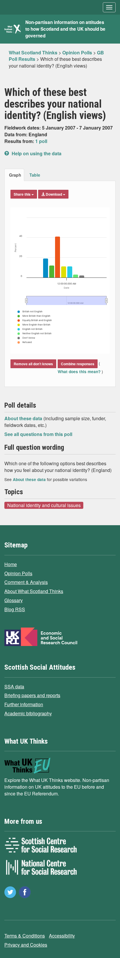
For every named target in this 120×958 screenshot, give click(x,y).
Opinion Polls (18, 573)
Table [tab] (34, 175)
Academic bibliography (28, 713)
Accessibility (62, 935)
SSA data (14, 686)
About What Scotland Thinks (33, 591)
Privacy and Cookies (25, 944)
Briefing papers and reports (32, 695)
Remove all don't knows (33, 363)
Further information (23, 704)
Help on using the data (35, 153)
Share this (22, 194)
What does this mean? (80, 371)
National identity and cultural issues (44, 505)
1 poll (41, 141)
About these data (23, 418)
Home (10, 564)
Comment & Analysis (26, 582)
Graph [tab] (15, 175)
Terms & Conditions (24, 935)
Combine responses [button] (77, 363)
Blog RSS (14, 609)
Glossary (13, 600)
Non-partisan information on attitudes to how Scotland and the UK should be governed (65, 29)
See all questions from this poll (38, 434)
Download (54, 194)
